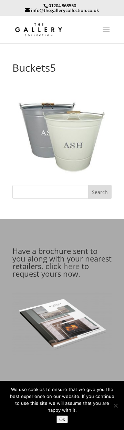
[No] (115, 405)
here (71, 266)
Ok (62, 419)
